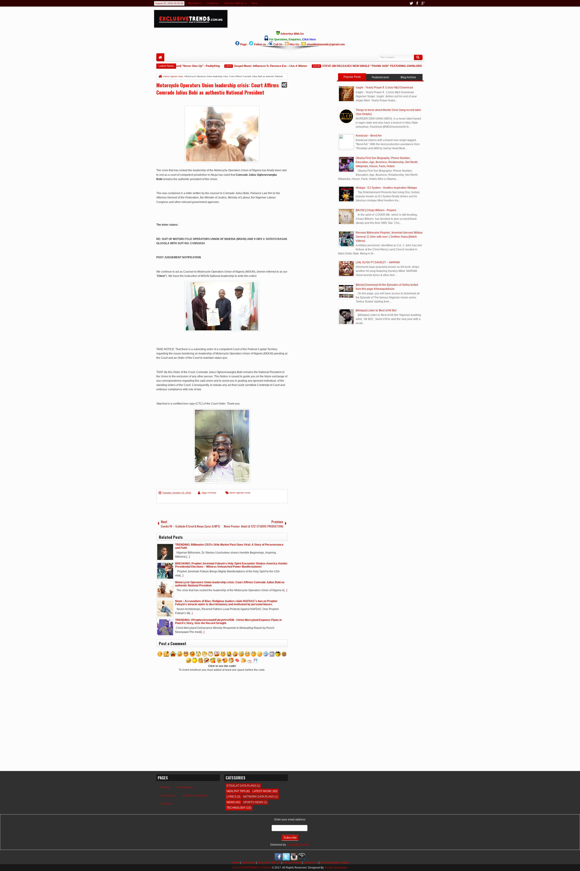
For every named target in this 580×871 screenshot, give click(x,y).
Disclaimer (186, 787)
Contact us (213, 3)
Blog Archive (408, 77)
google (423, 3)
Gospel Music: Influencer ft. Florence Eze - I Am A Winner (258, 66)
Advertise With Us (234, 3)
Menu (254, 3)
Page (243, 44)
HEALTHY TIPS (236, 791)
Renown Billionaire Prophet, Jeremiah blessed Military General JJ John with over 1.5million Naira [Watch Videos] (389, 236)
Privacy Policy (292, 862)
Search (418, 57)
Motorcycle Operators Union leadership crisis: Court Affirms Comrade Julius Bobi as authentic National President (217, 88)
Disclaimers (194, 3)
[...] (188, 556)
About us (168, 803)
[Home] (160, 76)
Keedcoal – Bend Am (369, 135)
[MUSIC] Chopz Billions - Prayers (376, 210)
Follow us (260, 44)
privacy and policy (197, 795)
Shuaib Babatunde (298, 844)
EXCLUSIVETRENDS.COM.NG (252, 867)
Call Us (278, 44)
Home (160, 57)
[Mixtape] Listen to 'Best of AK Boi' (376, 310)
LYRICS (231, 796)
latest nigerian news (240, 492)
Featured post (380, 77)
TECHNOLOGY (236, 807)
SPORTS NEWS (253, 802)
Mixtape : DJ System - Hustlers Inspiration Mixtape (386, 187)
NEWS (231, 802)
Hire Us (294, 44)
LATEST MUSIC (262, 791)
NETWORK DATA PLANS (258, 796)
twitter (411, 3)
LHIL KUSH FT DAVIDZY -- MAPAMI (378, 262)
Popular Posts (352, 76)
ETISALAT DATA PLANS (241, 785)
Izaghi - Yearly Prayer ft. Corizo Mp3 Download (384, 87)
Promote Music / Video (334, 862)
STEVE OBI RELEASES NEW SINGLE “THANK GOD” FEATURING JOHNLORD (360, 66)
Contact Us (310, 862)
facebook (417, 3)
